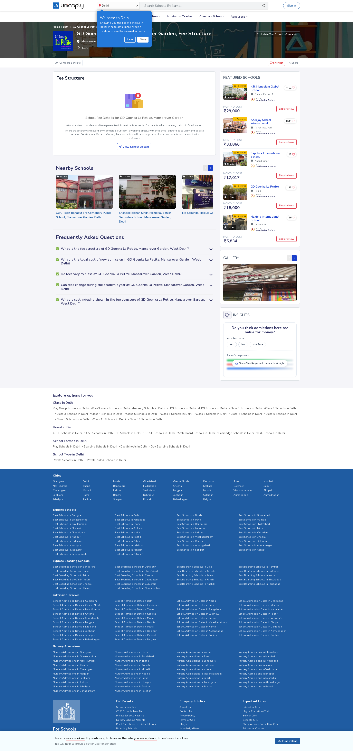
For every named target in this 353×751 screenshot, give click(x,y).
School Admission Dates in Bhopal (258, 622)
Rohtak (147, 499)
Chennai (177, 486)
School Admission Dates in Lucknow (197, 613)
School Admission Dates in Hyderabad (261, 609)
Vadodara (149, 490)
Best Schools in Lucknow (190, 528)
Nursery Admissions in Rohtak (256, 686)
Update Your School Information (278, 34)
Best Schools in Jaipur (251, 528)
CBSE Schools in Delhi (67, 433)
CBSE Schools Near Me (129, 711)
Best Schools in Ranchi (189, 541)
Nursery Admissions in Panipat (133, 686)
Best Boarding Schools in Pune (70, 571)
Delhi (86, 481)
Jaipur (267, 486)
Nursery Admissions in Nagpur (71, 673)
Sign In (291, 6)
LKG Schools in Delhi (182, 408)
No (243, 344)
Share (295, 62)
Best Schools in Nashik (128, 537)
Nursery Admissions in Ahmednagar (259, 682)
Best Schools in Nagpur (66, 537)
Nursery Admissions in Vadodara (257, 669)
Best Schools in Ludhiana (67, 541)
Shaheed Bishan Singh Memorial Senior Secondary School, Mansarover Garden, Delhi (145, 217)
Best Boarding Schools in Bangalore (74, 566)
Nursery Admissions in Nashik (132, 673)
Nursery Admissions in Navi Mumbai (74, 660)
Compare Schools (211, 16)
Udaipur (208, 495)
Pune (236, 481)
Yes (232, 344)
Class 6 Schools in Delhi (176, 414)
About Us (185, 707)
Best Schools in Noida (189, 515)
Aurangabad (240, 495)
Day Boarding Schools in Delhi (170, 446)
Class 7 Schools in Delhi (211, 414)
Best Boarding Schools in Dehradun (135, 566)
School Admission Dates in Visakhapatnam (201, 622)
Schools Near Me (126, 707)
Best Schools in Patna (127, 541)
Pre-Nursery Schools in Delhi (111, 408)
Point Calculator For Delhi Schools (136, 724)
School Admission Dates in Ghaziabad (260, 601)
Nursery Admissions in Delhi (131, 652)
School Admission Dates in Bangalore (198, 609)
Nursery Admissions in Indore (193, 669)
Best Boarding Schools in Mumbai (258, 566)
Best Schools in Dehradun (253, 541)
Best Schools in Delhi (127, 515)
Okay (143, 39)
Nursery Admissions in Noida (193, 652)
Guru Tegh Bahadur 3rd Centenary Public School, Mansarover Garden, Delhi (83, 215)
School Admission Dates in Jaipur (257, 613)
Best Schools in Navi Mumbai (70, 524)
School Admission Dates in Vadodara (260, 618)
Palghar (207, 499)
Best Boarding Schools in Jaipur (71, 575)
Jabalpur (58, 499)
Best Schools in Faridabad (130, 519)
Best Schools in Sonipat (190, 549)
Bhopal (268, 490)
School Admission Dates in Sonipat (197, 635)
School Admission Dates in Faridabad (137, 605)
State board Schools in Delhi (196, 433)
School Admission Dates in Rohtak (258, 635)
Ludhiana (58, 495)
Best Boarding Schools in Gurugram (135, 584)
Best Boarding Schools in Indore (71, 579)
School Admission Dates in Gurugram (75, 601)
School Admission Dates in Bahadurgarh (76, 639)
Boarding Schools (126, 728)
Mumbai (268, 481)
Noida (116, 481)
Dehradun (148, 495)
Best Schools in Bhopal (252, 537)
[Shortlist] (290, 87)
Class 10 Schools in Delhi (73, 419)
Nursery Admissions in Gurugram (72, 652)
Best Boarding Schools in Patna (194, 575)
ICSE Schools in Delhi (99, 433)
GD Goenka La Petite (265, 187)
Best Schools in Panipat (128, 549)
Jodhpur (178, 495)
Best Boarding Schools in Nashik (195, 584)
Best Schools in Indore (189, 532)
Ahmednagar (271, 495)
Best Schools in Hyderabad (254, 524)
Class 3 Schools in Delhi (72, 414)
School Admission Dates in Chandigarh (76, 618)
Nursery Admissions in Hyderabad (258, 660)
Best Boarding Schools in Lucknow (258, 571)
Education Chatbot (254, 728)
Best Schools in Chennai (67, 528)
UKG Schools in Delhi (213, 408)
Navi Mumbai (60, 486)
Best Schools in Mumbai (252, 519)
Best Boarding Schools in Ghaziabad (259, 579)
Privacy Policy (187, 715)
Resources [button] (238, 17)
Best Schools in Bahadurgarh (70, 554)
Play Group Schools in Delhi (71, 408)
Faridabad (209, 481)
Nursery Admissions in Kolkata (133, 665)
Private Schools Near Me (130, 715)
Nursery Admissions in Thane (132, 660)
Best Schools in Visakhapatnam (194, 537)
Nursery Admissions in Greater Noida (74, 656)
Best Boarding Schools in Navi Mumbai (137, 588)
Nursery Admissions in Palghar (133, 691)
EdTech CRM (250, 715)
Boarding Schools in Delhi (100, 446)
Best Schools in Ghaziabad (254, 515)
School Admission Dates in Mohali (135, 618)
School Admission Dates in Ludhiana (74, 626)
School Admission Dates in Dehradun (260, 626)
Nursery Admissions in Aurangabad (197, 682)
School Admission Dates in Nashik (135, 622)
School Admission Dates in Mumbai (259, 605)
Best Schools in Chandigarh (69, 532)
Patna (86, 495)
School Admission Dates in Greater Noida (77, 605)
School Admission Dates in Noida (196, 601)
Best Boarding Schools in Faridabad (259, 584)
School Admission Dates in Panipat (135, 635)
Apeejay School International (261, 121)
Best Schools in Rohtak (251, 549)
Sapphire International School (265, 155)
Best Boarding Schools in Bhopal (72, 584)
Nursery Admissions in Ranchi (193, 678)
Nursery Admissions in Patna (131, 678)
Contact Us (186, 711)
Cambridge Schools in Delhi (236, 433)
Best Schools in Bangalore (191, 524)
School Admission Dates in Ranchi (196, 626)
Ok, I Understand (287, 741)
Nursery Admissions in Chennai (71, 665)
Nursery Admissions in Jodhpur (71, 682)
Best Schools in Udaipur (129, 545)
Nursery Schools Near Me (130, 720)
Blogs (183, 724)
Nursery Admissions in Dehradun (257, 678)
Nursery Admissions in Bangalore (196, 660)
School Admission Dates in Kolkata (135, 613)
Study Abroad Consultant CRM (260, 724)
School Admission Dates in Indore (196, 618)
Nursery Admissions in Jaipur (255, 665)
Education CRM (251, 707)
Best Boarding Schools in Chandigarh (136, 579)
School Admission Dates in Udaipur (135, 631)
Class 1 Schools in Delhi (246, 408)
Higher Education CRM (256, 711)
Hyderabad (149, 486)
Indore (117, 490)
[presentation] (205, 168)
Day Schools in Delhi (134, 446)
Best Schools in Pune (188, 519)
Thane (86, 486)
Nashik (207, 490)
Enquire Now (286, 108)
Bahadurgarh (180, 499)
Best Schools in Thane (127, 524)
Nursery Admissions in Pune (192, 656)
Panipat (87, 499)
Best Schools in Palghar (128, 554)
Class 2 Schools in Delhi (280, 408)
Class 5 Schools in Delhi (142, 414)
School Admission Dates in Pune (195, 605)
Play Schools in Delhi (66, 446)
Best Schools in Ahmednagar (255, 545)
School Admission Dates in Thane (134, 609)
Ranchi (117, 495)
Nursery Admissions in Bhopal (256, 673)
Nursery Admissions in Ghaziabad (258, 652)
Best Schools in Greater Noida (70, 519)
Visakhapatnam (242, 490)
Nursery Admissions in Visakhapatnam (199, 673)
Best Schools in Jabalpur (67, 549)
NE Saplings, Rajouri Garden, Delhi (205, 213)
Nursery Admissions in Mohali (132, 669)
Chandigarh (59, 490)
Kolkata (207, 486)
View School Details (136, 147)
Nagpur (177, 490)
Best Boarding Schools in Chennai (134, 575)
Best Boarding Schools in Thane (71, 588)
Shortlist (278, 62)
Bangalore (119, 486)
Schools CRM (250, 720)
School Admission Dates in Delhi (134, 601)
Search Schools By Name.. (163, 5)
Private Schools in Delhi (68, 460)
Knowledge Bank (189, 728)
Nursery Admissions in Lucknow (195, 665)
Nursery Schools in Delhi (149, 408)
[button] (134, 249)
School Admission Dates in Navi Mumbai (76, 609)
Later (130, 39)
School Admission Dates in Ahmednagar (262, 631)
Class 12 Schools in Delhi (146, 419)
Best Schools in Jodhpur (67, 545)
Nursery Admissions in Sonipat (194, 686)
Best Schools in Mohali (128, 532)
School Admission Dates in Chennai (73, 613)
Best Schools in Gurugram (68, 515)
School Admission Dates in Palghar (135, 639)
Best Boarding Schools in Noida (257, 575)
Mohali (87, 490)
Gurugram (59, 481)
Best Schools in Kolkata (128, 528)
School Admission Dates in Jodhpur (74, 631)
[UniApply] (68, 5)
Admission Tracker (180, 16)
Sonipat (117, 499)
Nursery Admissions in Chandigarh (73, 669)
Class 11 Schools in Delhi (109, 419)
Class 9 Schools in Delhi (281, 414)
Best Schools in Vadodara (253, 532)
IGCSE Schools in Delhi (160, 433)
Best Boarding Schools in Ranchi (195, 579)
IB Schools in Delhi (129, 433)
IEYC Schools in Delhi (271, 433)
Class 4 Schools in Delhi (107, 414)
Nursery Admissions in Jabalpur (71, 686)
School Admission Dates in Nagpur (73, 622)
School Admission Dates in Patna (134, 626)
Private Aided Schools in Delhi (106, 460)
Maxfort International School (265, 218)
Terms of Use (187, 720)
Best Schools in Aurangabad (193, 545)
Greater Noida (181, 481)
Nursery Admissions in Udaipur (133, 682)
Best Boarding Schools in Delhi (194, 566)
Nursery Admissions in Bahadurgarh (74, 691)
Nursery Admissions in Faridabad (134, 656)
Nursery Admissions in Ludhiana (71, 678)
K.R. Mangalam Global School (265, 88)
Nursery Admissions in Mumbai (256, 656)
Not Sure (258, 344)
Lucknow (238, 486)
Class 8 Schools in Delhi (246, 414)
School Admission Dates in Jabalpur (74, 635)
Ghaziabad (149, 481)
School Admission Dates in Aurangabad (199, 631)
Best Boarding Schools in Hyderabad (136, 571)
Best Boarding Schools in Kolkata (195, 571)
